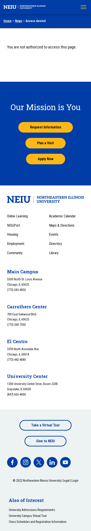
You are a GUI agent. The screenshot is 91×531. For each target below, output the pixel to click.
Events (53, 234)
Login (75, 480)
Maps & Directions (61, 225)
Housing (12, 234)
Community (15, 253)
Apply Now (45, 159)
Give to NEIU (45, 441)
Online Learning (17, 216)
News (18, 21)
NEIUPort (13, 225)
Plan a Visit (45, 143)
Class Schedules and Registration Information (37, 522)
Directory (55, 244)
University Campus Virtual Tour (28, 516)
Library (54, 253)
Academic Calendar (62, 216)
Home (7, 21)
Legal (66, 480)
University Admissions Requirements (32, 510)
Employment (15, 244)
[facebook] (12, 462)
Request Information (45, 127)
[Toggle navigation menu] (83, 7)
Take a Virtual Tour (45, 425)
